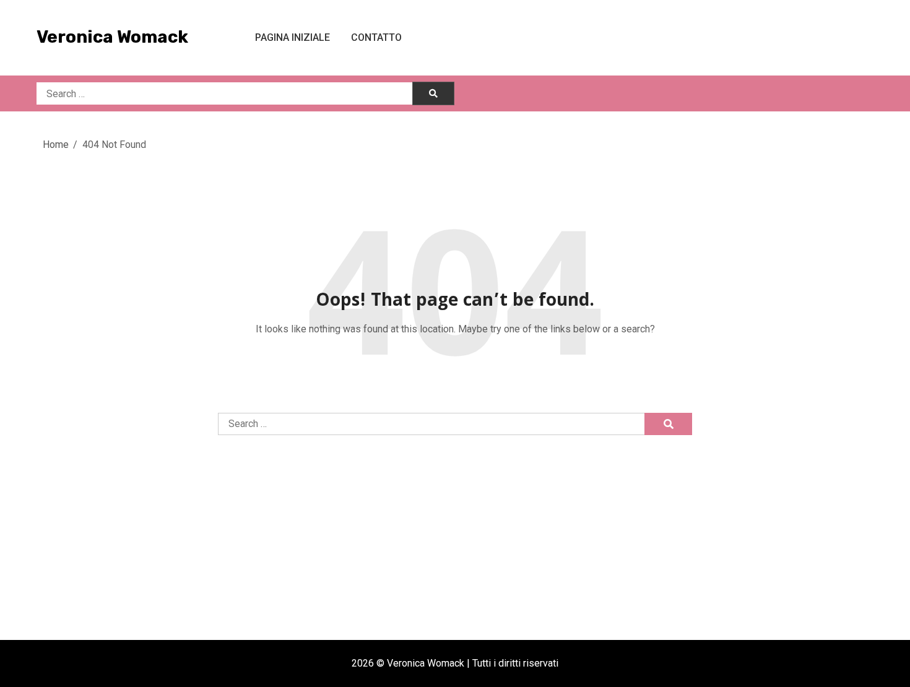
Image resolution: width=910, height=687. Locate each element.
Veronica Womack (112, 37)
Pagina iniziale (292, 37)
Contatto (376, 37)
